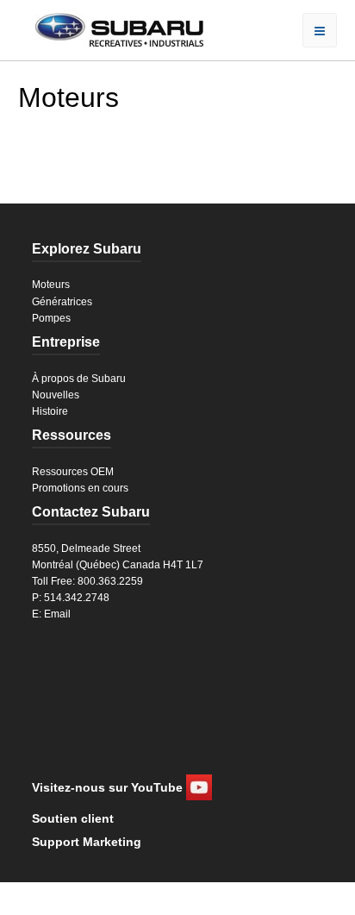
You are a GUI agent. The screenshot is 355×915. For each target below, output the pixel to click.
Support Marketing (86, 842)
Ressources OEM (73, 472)
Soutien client (73, 818)
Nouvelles (55, 395)
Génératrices (62, 302)
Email (57, 614)
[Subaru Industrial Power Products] (110, 28)
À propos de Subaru (79, 379)
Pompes (51, 318)
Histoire (50, 411)
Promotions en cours (80, 488)
